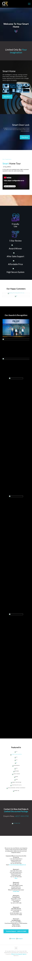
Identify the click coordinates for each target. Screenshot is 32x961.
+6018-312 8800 (16, 931)
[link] (16, 754)
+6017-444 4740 (22, 816)
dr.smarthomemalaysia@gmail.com (17, 864)
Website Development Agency (18, 954)
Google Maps (16, 891)
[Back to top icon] (16, 948)
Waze (16, 878)
